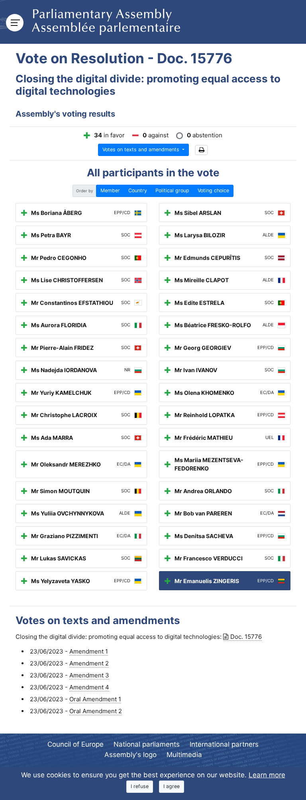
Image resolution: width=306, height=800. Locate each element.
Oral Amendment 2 (95, 711)
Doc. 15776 (246, 636)
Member (110, 190)
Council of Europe (75, 744)
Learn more (267, 775)
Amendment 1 (88, 651)
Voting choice (213, 190)
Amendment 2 (89, 663)
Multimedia (184, 755)
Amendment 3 (89, 675)
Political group (172, 190)
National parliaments (147, 744)
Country (137, 190)
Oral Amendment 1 (95, 699)
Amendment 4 (89, 687)
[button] (201, 150)
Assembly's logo (130, 755)
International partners (224, 744)
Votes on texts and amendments (141, 149)
